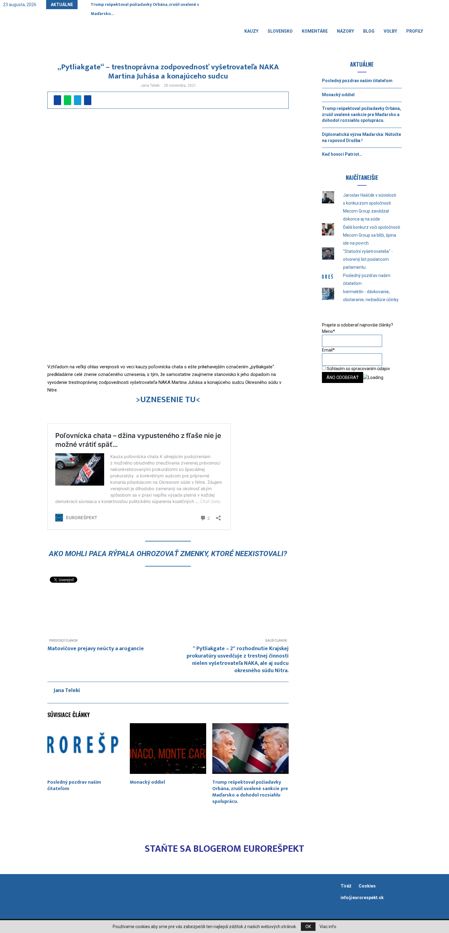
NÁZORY (345, 31)
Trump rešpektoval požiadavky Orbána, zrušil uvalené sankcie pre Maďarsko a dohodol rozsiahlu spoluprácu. (250, 791)
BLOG (368, 31)
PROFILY (414, 31)
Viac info (327, 926)
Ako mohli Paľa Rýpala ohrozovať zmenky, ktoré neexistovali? (168, 553)
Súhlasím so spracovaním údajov (358, 368)
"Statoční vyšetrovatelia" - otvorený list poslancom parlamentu (368, 259)
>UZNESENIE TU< (168, 399)
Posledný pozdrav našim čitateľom (74, 785)
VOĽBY (390, 31)
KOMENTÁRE (315, 31)
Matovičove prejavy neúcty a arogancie (95, 648)
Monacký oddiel (147, 782)
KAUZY (251, 31)
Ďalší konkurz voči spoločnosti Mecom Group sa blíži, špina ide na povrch (371, 235)
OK (308, 926)
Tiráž (346, 886)
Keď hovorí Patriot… (342, 154)
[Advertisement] (168, 605)
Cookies (367, 886)
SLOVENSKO (280, 31)
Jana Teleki (150, 85)
